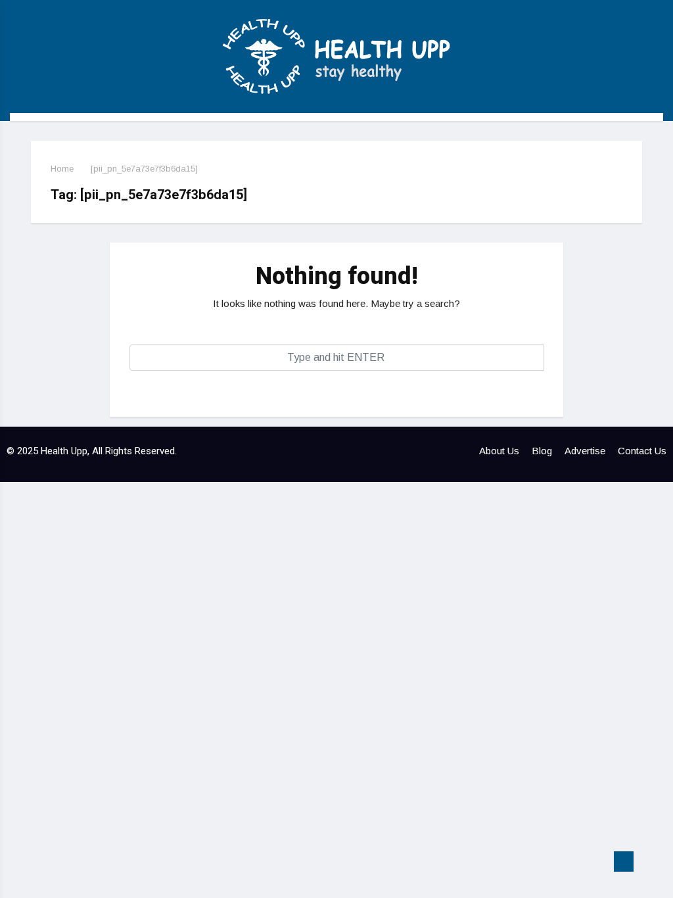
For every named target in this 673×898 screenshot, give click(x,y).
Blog (542, 450)
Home (62, 169)
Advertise (585, 450)
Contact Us (642, 450)
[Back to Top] (624, 861)
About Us (499, 450)
